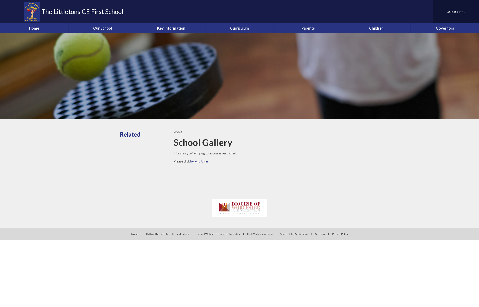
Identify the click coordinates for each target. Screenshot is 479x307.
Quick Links (456, 11)
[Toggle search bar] (426, 11)
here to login (199, 161)
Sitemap (320, 233)
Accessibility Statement (294, 233)
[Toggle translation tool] (413, 11)
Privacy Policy (340, 233)
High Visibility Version (260, 233)
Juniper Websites (229, 233)
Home (178, 132)
